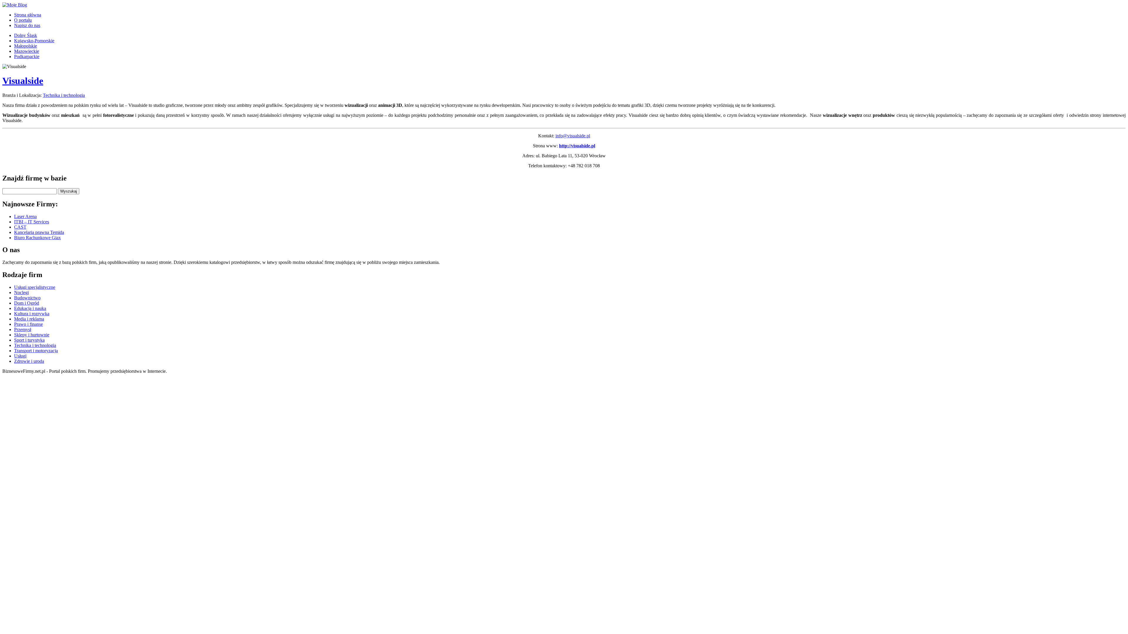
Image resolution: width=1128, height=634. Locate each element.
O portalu (23, 20)
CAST (20, 227)
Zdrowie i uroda (29, 361)
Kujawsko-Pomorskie (34, 40)
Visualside (22, 80)
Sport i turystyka (29, 340)
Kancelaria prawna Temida (39, 232)
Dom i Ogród (26, 303)
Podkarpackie (26, 56)
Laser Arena (25, 216)
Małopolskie (25, 45)
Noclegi (21, 292)
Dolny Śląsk (25, 35)
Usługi (20, 355)
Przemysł (22, 329)
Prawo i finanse (28, 324)
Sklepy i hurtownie (31, 334)
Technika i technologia (64, 95)
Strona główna (27, 14)
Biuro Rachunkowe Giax (37, 237)
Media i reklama (29, 318)
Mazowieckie (26, 51)
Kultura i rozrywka (31, 313)
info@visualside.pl (572, 135)
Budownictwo (27, 297)
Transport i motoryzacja (36, 350)
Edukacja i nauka (30, 308)
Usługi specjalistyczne (34, 287)
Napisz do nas (27, 25)
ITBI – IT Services (31, 221)
